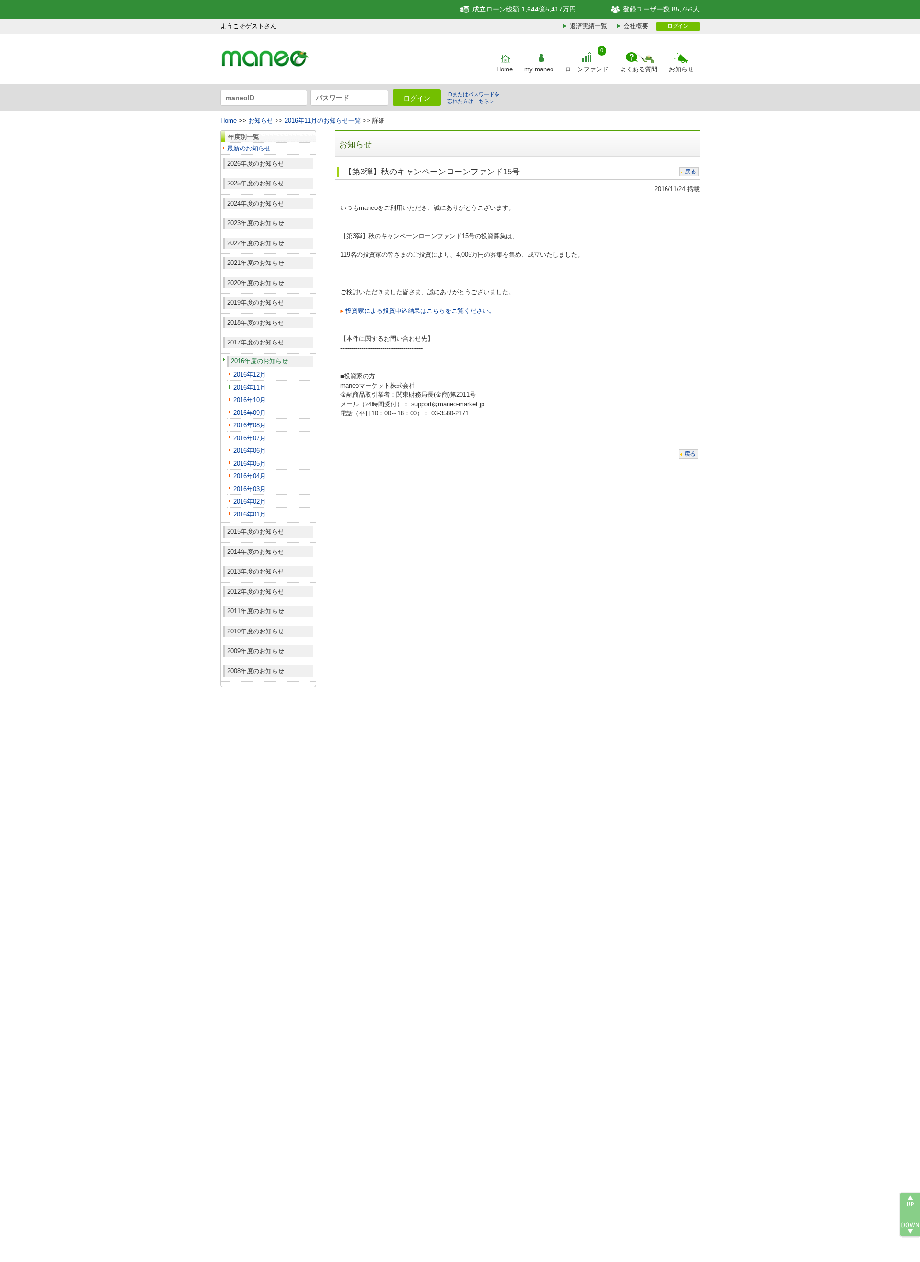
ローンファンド (587, 69)
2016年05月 (249, 463)
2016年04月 (249, 476)
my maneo (538, 69)
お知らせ (681, 69)
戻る (690, 171)
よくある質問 (638, 69)
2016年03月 (249, 489)
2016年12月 (249, 374)
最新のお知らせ (249, 148)
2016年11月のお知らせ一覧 (323, 120)
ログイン (678, 26)
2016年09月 (249, 412)
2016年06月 (249, 450)
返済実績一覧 (588, 26)
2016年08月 (249, 425)
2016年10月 (249, 399)
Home (504, 69)
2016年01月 (249, 514)
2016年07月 (249, 438)
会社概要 (635, 26)
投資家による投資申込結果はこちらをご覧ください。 (420, 310)
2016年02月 (249, 501)
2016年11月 (249, 387)
